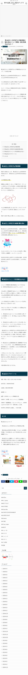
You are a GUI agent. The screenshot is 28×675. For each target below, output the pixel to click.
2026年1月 (5, 580)
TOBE (4, 521)
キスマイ (5, 533)
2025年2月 (5, 595)
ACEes (4, 497)
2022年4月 (5, 625)
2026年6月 (5, 571)
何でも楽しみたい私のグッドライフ (14, 3)
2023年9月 (5, 619)
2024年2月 (5, 607)
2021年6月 (5, 649)
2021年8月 (5, 643)
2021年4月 (5, 655)
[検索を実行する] (25, 488)
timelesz (5, 518)
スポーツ (5, 539)
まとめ (6, 156)
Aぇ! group (5, 500)
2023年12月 (5, 613)
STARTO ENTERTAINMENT (9, 512)
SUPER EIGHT (6, 515)
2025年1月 (5, 598)
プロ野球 (5, 542)
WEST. (4, 527)
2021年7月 (5, 646)
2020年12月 (5, 667)
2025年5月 (5, 589)
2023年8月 (5, 622)
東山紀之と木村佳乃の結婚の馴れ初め (14, 149)
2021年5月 (5, 652)
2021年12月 (5, 631)
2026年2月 (5, 577)
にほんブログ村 (5, 271)
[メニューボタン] (1, 3)
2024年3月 (5, 604)
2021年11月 (5, 634)
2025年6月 (5, 586)
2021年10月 (5, 637)
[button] (3, 481)
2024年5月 (5, 601)
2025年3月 (5, 592)
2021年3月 (5, 658)
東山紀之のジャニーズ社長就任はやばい (14, 151)
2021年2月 (5, 661)
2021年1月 (5, 664)
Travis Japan (6, 524)
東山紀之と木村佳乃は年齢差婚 (12, 146)
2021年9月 (5, 640)
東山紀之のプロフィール (10, 153)
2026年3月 (5, 574)
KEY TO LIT (5, 503)
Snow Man (5, 509)
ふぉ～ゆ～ (5, 530)
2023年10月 (5, 616)
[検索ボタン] (26, 3)
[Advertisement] (14, 21)
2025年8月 (5, 583)
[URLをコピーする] (25, 481)
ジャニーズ (5, 46)
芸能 (4, 545)
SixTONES (5, 506)
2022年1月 (5, 628)
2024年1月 (5, 610)
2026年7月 (5, 568)
